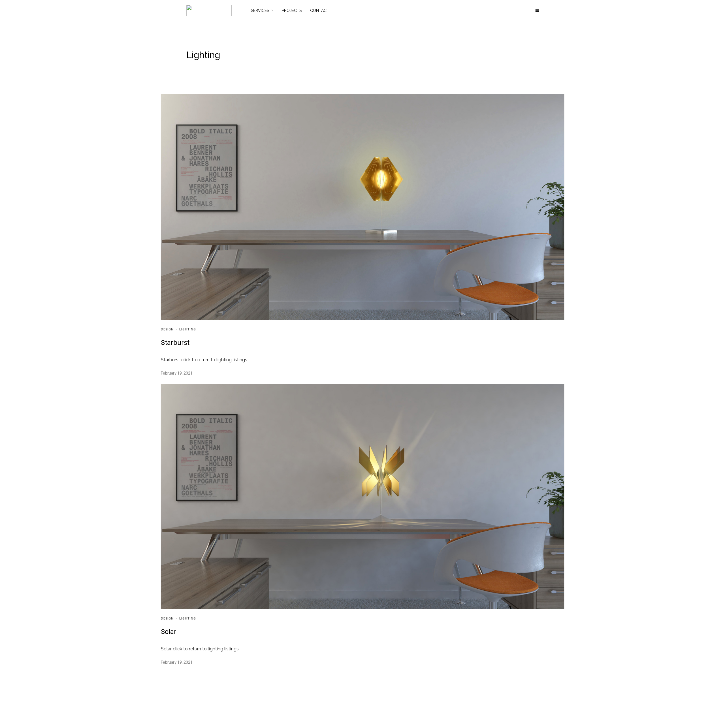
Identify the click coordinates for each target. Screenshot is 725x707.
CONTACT (319, 10)
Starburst (175, 343)
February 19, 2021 (177, 373)
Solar (168, 632)
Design (167, 329)
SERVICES (260, 10)
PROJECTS (292, 10)
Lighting (187, 329)
